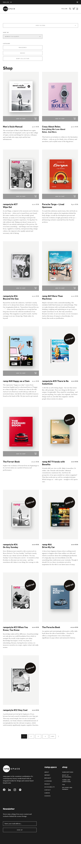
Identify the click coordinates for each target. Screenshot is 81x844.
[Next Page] (58, 736)
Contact (47, 790)
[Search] (69, 9)
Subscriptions (67, 772)
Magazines (23, 47)
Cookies (47, 796)
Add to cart (21, 118)
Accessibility (49, 787)
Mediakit (47, 778)
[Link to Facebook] (5, 790)
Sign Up (20, 830)
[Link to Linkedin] (11, 790)
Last (52, 736)
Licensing (48, 781)
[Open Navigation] (77, 9)
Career (47, 793)
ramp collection (22, 58)
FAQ (63, 784)
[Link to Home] (9, 8)
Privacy (47, 784)
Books (22, 53)
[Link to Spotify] (21, 790)
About (46, 772)
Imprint (47, 775)
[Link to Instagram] (16, 790)
